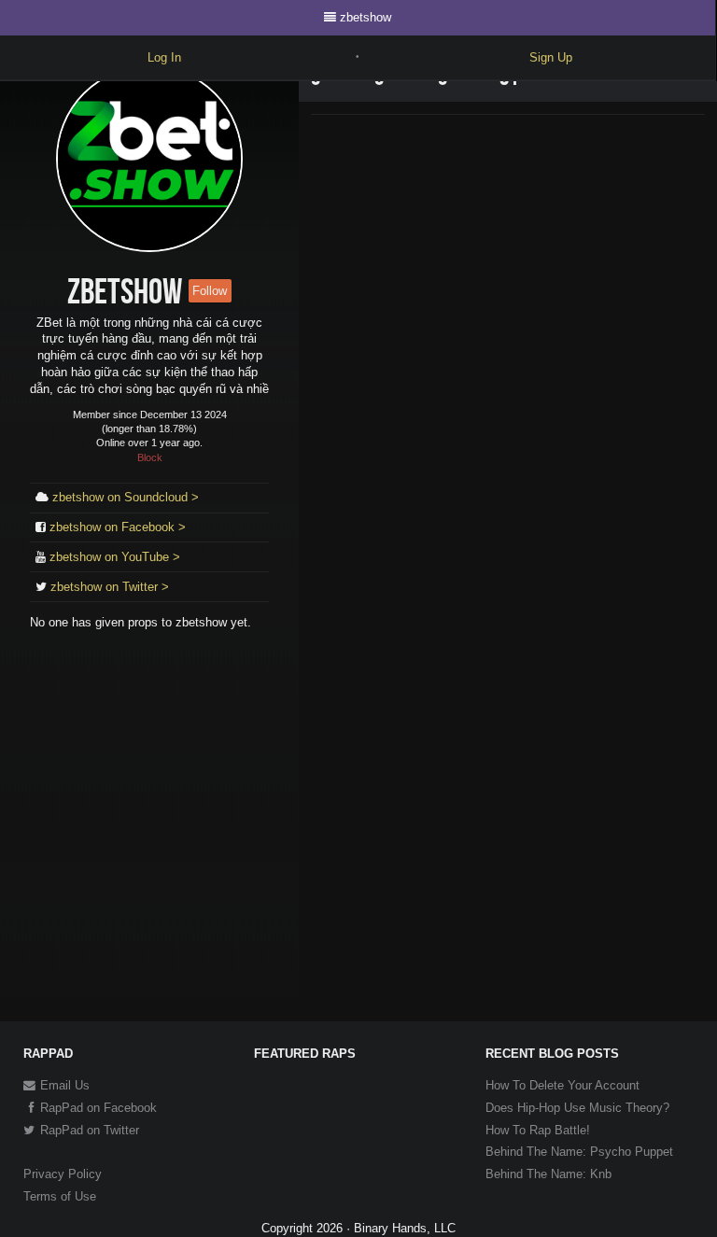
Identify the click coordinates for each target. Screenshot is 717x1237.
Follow (209, 291)
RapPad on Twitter (87, 1130)
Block (149, 457)
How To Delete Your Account (562, 1085)
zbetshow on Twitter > (109, 587)
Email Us (63, 1085)
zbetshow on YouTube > (114, 557)
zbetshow (365, 17)
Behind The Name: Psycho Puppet (579, 1152)
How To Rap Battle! (537, 1130)
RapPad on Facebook (96, 1108)
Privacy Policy (62, 1174)
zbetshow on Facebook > (117, 527)
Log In (164, 57)
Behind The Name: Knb (548, 1174)
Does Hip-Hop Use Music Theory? (577, 1108)
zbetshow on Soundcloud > (125, 497)
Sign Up (550, 57)
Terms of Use (59, 1196)
